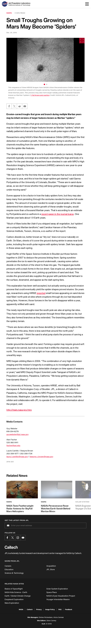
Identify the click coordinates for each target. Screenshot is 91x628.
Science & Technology (14, 573)
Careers (8, 566)
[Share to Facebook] (9, 106)
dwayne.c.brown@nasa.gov (41, 456)
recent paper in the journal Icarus (57, 214)
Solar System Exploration (57, 588)
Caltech (30, 609)
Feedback (68, 609)
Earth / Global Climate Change (18, 596)
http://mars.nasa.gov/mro (19, 409)
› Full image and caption (40, 95)
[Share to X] (14, 106)
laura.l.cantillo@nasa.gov (17, 456)
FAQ (59, 609)
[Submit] (8, 525)
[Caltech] (11, 547)
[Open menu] (87, 4)
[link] (45, 60)
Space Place (51, 592)
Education (9, 569)
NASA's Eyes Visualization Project (60, 596)
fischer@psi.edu (13, 445)
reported (41, 293)
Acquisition (51, 566)
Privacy (39, 609)
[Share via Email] (24, 106)
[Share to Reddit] (19, 106)
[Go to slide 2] (47, 84)
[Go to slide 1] (44, 84)
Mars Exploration (12, 603)
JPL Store (50, 569)
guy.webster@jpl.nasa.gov (17, 434)
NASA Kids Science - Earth (16, 592)
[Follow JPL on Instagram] (17, 537)
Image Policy (50, 609)
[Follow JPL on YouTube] (23, 537)
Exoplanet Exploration (14, 599)
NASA (21, 609)
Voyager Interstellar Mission (58, 599)
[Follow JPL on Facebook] (7, 537)
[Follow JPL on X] (12, 537)
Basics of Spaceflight (14, 588)
